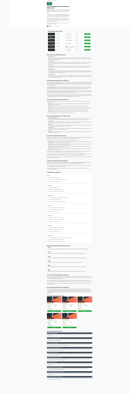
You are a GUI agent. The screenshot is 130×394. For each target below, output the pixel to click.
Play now (87, 37)
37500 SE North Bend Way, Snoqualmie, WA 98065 (68, 304)
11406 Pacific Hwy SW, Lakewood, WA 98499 (52, 320)
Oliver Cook (50, 26)
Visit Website (54, 327)
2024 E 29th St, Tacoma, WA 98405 (66, 320)
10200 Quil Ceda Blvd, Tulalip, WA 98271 (51, 304)
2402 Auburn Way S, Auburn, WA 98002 (82, 304)
